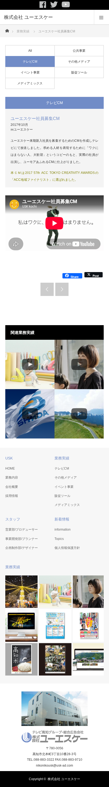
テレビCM (30, 61)
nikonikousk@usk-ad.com (54, 765)
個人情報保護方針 (67, 548)
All (30, 51)
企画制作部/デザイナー (21, 548)
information (62, 529)
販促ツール (79, 72)
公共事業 (79, 51)
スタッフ (12, 519)
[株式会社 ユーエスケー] (46, 17)
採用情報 (11, 496)
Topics (59, 539)
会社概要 (11, 487)
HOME (10, 468)
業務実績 (23, 31)
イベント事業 (30, 72)
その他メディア (79, 61)
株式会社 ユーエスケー (64, 779)
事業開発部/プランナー (21, 539)
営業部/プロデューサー (21, 529)
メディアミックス (30, 83)
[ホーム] (7, 29)
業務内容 (11, 477)
